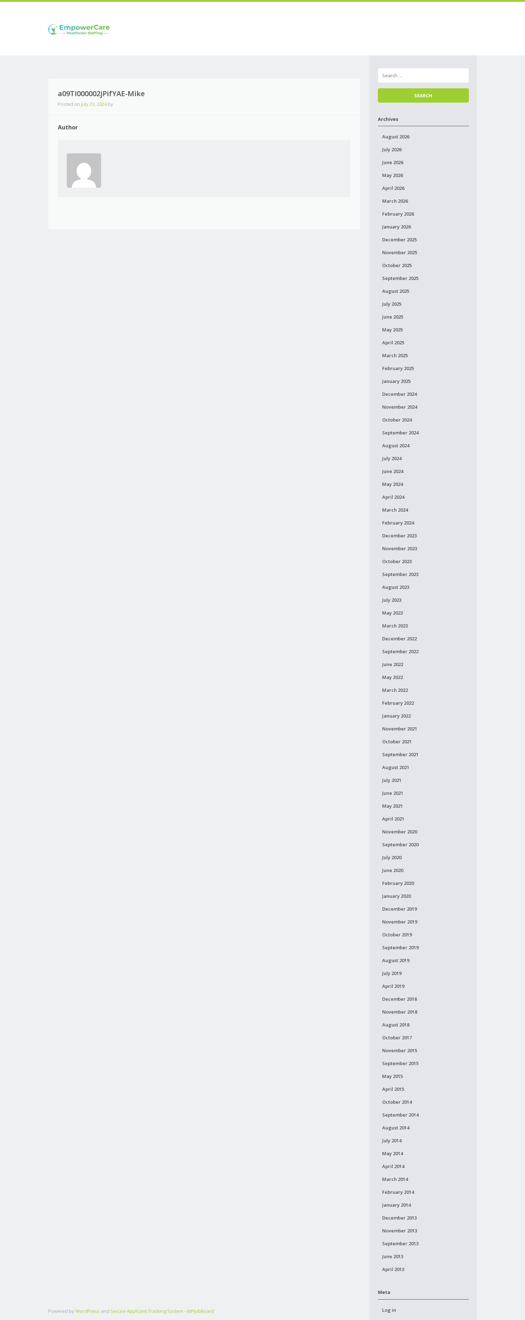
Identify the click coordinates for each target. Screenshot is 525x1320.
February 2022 (398, 703)
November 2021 (399, 728)
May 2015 (392, 1076)
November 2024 (399, 407)
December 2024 (399, 394)
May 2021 (392, 806)
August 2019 (395, 960)
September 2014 (400, 1115)
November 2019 (399, 921)
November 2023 (399, 548)
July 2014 (391, 1140)
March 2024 (395, 510)
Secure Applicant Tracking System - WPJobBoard (162, 1311)
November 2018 (399, 1012)
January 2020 (396, 896)
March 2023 (395, 625)
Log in (389, 1310)
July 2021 (391, 780)
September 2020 (400, 844)
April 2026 (393, 188)
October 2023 (397, 561)
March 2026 (395, 201)
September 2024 (400, 432)
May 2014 (392, 1153)
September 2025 (400, 278)
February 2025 (398, 368)
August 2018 (395, 1024)
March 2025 (395, 355)
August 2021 (395, 767)
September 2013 (400, 1243)
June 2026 (392, 162)
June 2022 (392, 664)
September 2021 (400, 754)
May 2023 (392, 613)
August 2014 (395, 1127)
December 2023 (399, 535)
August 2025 (395, 291)
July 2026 (391, 149)
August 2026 (395, 136)
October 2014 (397, 1102)
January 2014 (396, 1205)
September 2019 (400, 947)
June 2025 (392, 317)
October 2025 (397, 265)
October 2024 (397, 420)
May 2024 (392, 484)
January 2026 (396, 226)
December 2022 (399, 638)
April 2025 (393, 342)
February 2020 (398, 883)
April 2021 (393, 819)
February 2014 (398, 1192)
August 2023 (395, 587)
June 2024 (392, 471)
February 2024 (398, 522)
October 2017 (397, 1037)
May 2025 (392, 329)
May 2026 (392, 175)
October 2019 (397, 934)
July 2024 (391, 458)
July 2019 (391, 973)
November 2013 (399, 1230)
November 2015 (399, 1050)
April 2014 (393, 1166)
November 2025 (399, 252)
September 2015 (400, 1063)
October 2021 (397, 741)
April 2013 (393, 1269)
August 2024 (395, 445)
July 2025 (391, 304)
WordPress (87, 1311)
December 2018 (399, 999)
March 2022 (395, 690)
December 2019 (399, 909)
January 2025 (396, 381)
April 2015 (393, 1089)
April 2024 (393, 497)
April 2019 (393, 986)
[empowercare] (79, 28)
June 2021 (392, 793)
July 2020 (391, 857)
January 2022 (396, 716)
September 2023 (400, 574)
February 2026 (398, 214)
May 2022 (392, 677)
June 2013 (392, 1256)
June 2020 (392, 870)
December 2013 (399, 1218)
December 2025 (399, 239)
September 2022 (400, 651)
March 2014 (395, 1179)
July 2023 (391, 600)
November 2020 (399, 831)
